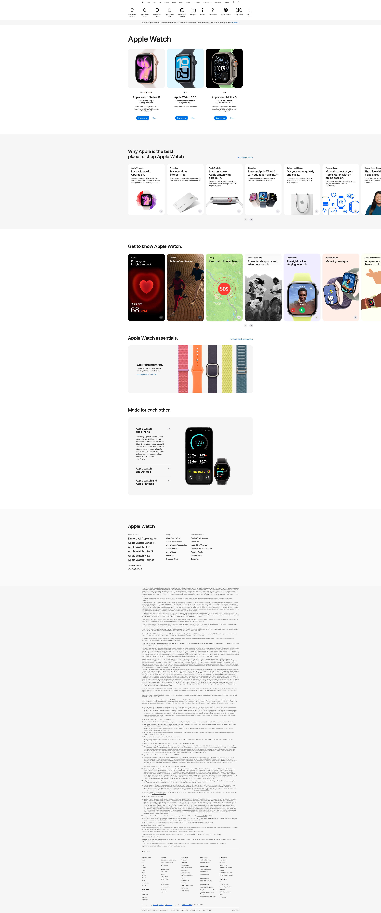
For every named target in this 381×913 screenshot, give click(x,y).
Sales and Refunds (195, 910)
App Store (164, 892)
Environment (223, 865)
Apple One (164, 871)
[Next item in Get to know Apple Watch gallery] (251, 325)
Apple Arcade (165, 879)
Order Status (184, 888)
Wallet (143, 892)
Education (222, 862)
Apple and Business (205, 860)
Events (221, 894)
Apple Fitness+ (165, 882)
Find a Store (184, 860)
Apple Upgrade (185, 878)
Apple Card (145, 894)
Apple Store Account (167, 862)
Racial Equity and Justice (226, 872)
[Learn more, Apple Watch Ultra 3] (224, 70)
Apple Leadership (224, 884)
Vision (143, 872)
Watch (143, 870)
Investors (222, 889)
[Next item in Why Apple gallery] (251, 219)
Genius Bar (184, 862)
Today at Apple (185, 865)
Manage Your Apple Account (169, 860)
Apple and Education (205, 869)
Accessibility (223, 860)
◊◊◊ (199, 180)
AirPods (144, 875)
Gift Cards (144, 885)
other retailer (168, 905)
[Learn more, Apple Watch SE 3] (185, 70)
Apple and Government (206, 887)
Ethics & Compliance (225, 892)
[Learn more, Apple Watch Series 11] (146, 70)
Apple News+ (165, 884)
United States (235, 910)
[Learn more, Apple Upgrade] (146, 189)
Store (143, 860)
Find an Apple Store (158, 905)
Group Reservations (186, 867)
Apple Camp (184, 870)
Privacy (222, 870)
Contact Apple (223, 897)
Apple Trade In (185, 880)
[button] (233, 2)
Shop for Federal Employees (208, 896)
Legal (203, 910)
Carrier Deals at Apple (187, 885)
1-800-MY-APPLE (187, 905)
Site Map (209, 910)
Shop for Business (205, 862)
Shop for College (204, 874)
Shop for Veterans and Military (208, 890)
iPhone (144, 867)
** (277, 174)
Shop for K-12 (204, 871)
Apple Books (164, 889)
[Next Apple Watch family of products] (251, 12)
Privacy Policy (175, 910)
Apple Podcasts (165, 887)
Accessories (145, 883)
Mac (143, 862)
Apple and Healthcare (206, 880)
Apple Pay (144, 897)
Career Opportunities (225, 887)
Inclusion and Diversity (226, 867)
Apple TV (163, 874)
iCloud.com (164, 865)
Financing (183, 883)
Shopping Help (185, 890)
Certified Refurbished (186, 875)
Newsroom (223, 882)
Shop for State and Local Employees (207, 893)
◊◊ (151, 111)
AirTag (143, 880)
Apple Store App (185, 872)
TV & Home (145, 878)
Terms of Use (184, 910)
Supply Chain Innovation (226, 875)
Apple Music (164, 876)
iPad (143, 865)
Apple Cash (145, 899)
